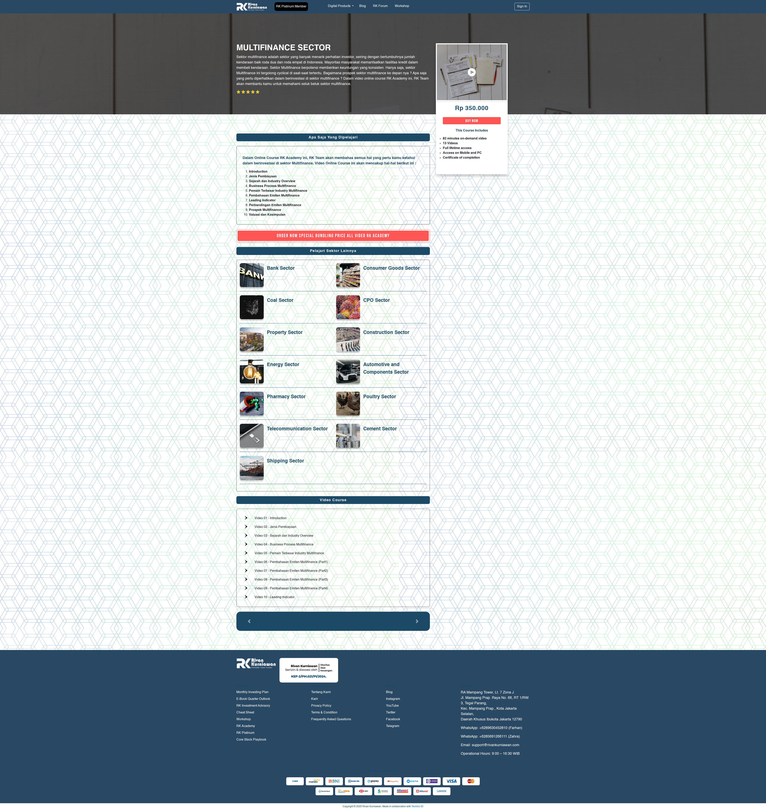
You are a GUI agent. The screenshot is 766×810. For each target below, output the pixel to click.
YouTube (392, 705)
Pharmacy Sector (286, 397)
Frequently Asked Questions (331, 719)
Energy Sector (283, 365)
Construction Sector (386, 332)
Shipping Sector (285, 461)
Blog (362, 6)
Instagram (393, 699)
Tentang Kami (321, 692)
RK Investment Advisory (253, 705)
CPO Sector (376, 300)
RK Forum (380, 6)
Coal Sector (280, 300)
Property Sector (285, 332)
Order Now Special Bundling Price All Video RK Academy (333, 236)
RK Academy (245, 726)
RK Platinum (245, 733)
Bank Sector (281, 268)
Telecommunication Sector (297, 429)
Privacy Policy (321, 705)
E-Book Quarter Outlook (253, 699)
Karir (314, 699)
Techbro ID (417, 806)
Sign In (522, 6)
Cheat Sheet (245, 712)
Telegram (392, 726)
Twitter (390, 712)
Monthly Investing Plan (252, 692)
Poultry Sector (379, 397)
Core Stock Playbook (251, 739)
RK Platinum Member (291, 6)
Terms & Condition (324, 712)
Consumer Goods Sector (391, 268)
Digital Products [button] (339, 6)
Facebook (393, 719)
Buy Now (471, 121)
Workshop (402, 6)
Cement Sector (380, 429)
